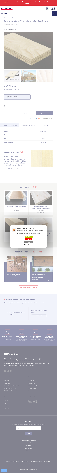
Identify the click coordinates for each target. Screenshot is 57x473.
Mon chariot (53, 9)
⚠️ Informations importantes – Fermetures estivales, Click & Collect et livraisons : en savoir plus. (28, 2)
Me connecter (47, 9)
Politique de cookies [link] (28, 244)
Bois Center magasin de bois (7, 8)
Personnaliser (28, 242)
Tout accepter (28, 236)
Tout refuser (28, 239)
